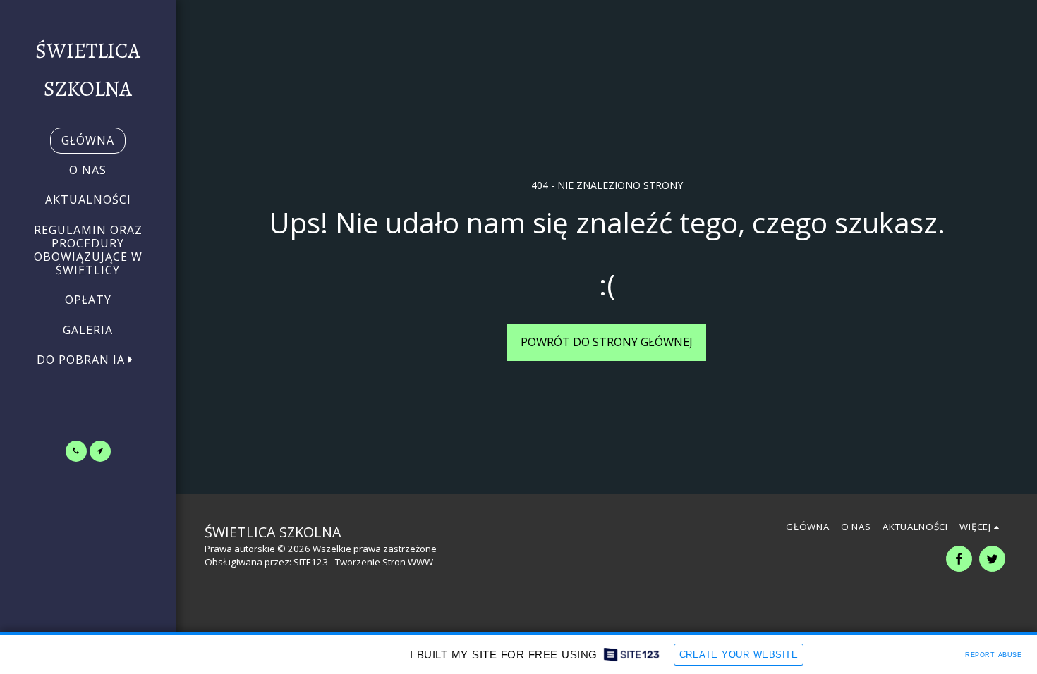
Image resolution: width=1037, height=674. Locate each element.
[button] (88, 360)
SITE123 (310, 562)
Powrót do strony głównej (607, 341)
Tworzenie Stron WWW (384, 562)
